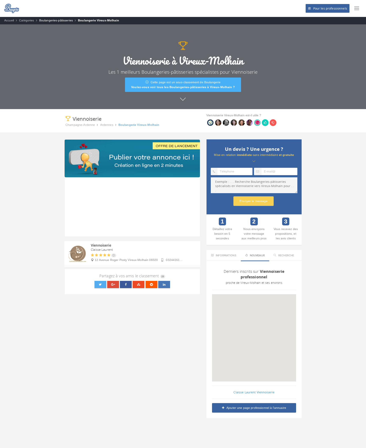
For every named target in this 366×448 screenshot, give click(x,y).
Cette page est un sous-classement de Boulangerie (183, 84)
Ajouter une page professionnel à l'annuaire (256, 407)
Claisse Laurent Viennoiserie (253, 392)
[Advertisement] (132, 207)
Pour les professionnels (330, 8)
